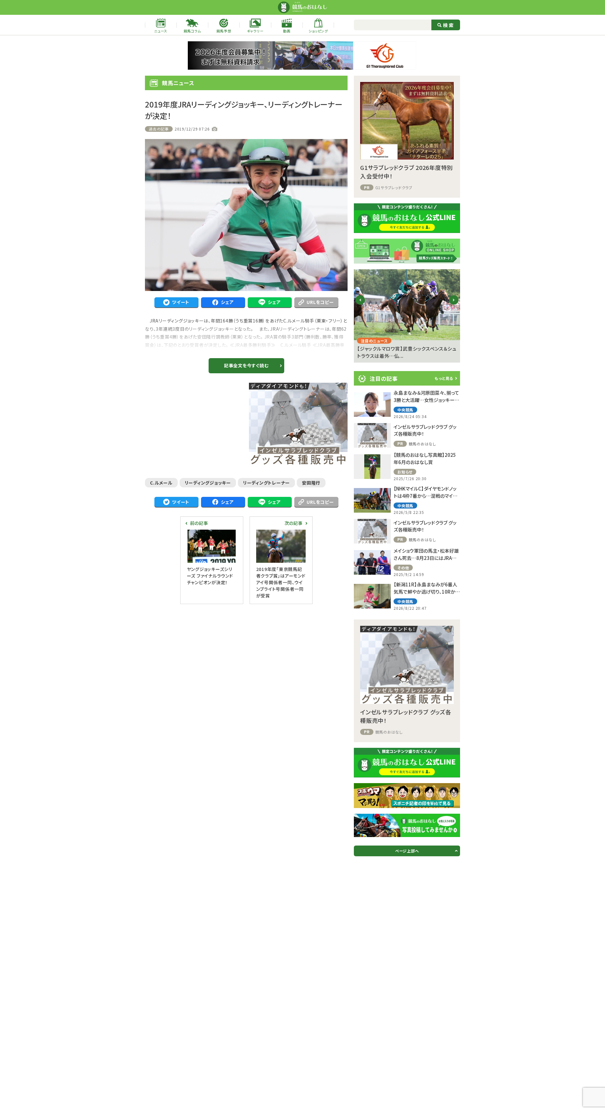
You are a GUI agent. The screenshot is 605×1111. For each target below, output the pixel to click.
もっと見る (444, 378)
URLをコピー (320, 302)
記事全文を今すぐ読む (246, 365)
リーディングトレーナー (266, 483)
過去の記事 (159, 128)
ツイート (180, 302)
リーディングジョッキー (208, 483)
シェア (227, 302)
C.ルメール (161, 483)
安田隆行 (311, 483)
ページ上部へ (407, 850)
